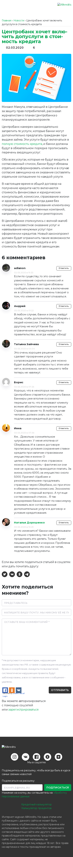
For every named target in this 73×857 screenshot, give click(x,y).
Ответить (64, 268)
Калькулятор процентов (36, 808)
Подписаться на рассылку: (18, 780)
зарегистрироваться (23, 709)
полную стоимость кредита (22, 144)
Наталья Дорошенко (29, 522)
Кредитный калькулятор (36, 804)
